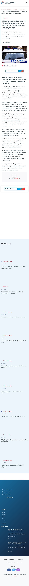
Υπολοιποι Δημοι (7, 261)
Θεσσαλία (4, 514)
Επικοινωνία (13, 566)
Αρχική (5, 559)
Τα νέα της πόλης (7, 312)
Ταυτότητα (19, 563)
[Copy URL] (15, 65)
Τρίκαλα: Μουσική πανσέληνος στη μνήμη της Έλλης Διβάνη (17, 542)
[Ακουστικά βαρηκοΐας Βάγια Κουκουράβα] (14, 225)
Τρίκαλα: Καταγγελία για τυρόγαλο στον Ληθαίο (13, 317)
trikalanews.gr (14, 576)
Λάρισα (22, 9)
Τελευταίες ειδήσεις (6, 9)
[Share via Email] (13, 65)
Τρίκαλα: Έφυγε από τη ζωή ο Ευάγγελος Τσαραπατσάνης (15, 530)
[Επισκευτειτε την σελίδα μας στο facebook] (9, 569)
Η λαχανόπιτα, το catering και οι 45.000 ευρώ (13, 416)
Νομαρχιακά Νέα (7, 460)
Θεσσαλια (15, 9)
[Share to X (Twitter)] (7, 65)
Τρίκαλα (3, 512)
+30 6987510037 (7, 492)
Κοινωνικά (5, 286)
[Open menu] (26, 3)
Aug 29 (10, 538)
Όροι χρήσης (20, 559)
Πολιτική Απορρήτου (10, 563)
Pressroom (17, 178)
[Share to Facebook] (5, 65)
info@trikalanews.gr (8, 489)
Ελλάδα (3, 516)
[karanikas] (14, 206)
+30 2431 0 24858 (7, 494)
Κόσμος (3, 518)
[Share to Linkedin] (10, 65)
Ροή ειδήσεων (12, 559)
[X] (14, 569)
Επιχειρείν (4, 523)
